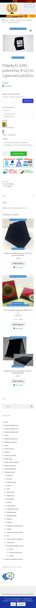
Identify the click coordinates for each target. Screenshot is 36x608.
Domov (7, 20)
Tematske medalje (10, 469)
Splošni (9, 529)
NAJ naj (11, 549)
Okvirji (6, 445)
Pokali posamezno (10, 465)
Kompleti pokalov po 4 (11, 429)
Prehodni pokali (12, 515)
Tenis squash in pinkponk (15, 539)
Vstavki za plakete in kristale (13, 559)
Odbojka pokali (11, 512)
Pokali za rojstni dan (15, 552)
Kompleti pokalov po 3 (11, 425)
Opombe (5, 139)
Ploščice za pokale (10, 455)
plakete (9, 186)
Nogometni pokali (12, 509)
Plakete (12, 20)
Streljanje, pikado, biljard (15, 532)
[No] (33, 602)
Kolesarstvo (10, 495)
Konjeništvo (10, 499)
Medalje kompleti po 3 (11, 439)
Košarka (9, 502)
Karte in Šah (10, 492)
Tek (8, 536)
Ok (13, 604)
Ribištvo (9, 519)
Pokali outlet (8, 459)
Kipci (6, 422)
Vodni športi (10, 542)
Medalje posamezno (10, 442)
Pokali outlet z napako (11, 462)
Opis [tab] (3, 196)
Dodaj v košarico (18, 154)
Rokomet (9, 522)
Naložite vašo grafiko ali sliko (11, 94)
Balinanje (10, 475)
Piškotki (21, 604)
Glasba (9, 485)
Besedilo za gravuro (8, 107)
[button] (30, 30)
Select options (18, 263)
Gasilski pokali (11, 482)
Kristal (6, 435)
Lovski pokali (11, 505)
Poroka (11, 556)
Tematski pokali (9, 472)
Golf (8, 489)
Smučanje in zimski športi (15, 526)
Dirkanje (9, 479)
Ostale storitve (9, 449)
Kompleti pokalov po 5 (11, 432)
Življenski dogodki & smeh (15, 546)
